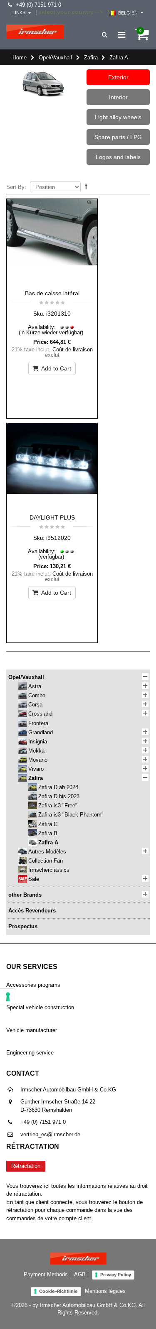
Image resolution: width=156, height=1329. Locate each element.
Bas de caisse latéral (52, 293)
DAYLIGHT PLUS (52, 517)
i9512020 (58, 538)
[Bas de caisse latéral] (52, 242)
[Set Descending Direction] (86, 187)
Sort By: (16, 187)
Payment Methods (46, 1274)
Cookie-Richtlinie (58, 1291)
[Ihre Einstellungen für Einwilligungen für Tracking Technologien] (8, 997)
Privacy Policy (115, 1275)
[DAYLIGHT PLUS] (52, 466)
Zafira (91, 57)
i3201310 (58, 313)
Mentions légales (105, 1291)
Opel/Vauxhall (55, 57)
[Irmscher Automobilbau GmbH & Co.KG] (35, 32)
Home (19, 57)
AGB (80, 1274)
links (18, 12)
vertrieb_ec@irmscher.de (50, 1134)
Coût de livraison (72, 349)
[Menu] (121, 34)
